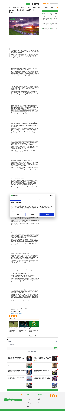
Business (39, 397)
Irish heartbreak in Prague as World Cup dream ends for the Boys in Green (33, 329)
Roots (39, 402)
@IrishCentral (15, 15)
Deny (18, 214)
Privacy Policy (29, 402)
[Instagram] (55, 3)
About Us (28, 398)
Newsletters (46, 3)
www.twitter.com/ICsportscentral (16, 313)
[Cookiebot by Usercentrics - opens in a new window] (49, 195)
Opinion (39, 398)
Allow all (47, 214)
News (39, 395)
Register (28, 405)
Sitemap (28, 406)
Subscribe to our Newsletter (12, 400)
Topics (28, 397)
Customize (32, 214)
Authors (28, 395)
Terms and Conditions (31, 403)
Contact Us (29, 399)
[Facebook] (51, 3)
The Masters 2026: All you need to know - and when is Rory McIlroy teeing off (23, 329)
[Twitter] (53, 3)
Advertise (28, 401)
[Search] (57, 7)
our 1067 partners (17, 203)
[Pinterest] (57, 3)
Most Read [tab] (45, 11)
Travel (39, 401)
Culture (39, 399)
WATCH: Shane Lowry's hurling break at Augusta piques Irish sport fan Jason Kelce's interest (13, 329)
